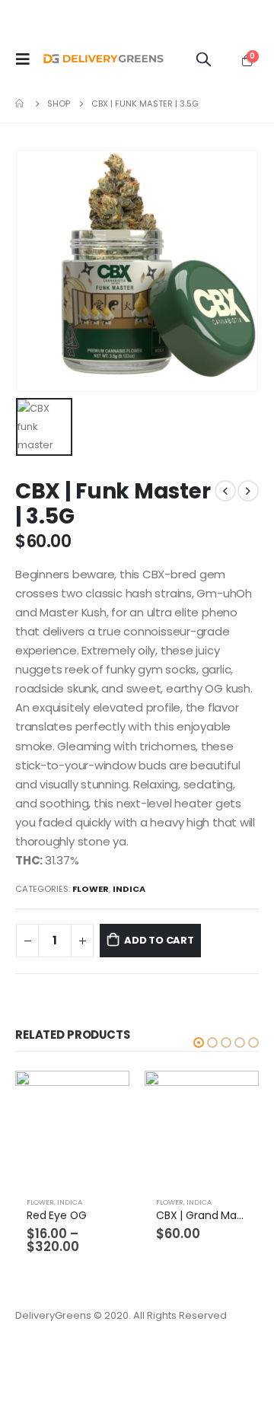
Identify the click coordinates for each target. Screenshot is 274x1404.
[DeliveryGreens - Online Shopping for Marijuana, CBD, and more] (103, 59)
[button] (199, 1042)
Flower (90, 889)
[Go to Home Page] (20, 103)
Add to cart (159, 940)
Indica (129, 889)
